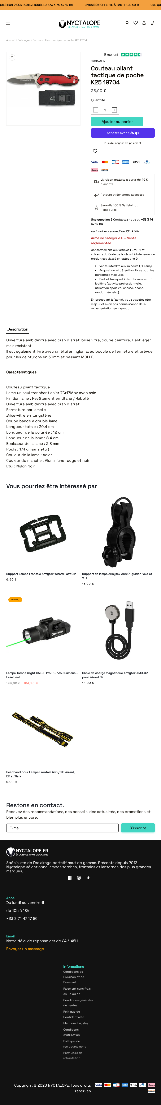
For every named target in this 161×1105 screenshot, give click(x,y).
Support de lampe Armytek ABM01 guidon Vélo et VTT (117, 576)
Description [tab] (17, 329)
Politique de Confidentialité (73, 1014)
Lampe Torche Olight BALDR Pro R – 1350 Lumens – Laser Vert (42, 675)
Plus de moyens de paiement (123, 143)
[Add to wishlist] (95, 151)
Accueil (10, 40)
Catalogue (24, 40)
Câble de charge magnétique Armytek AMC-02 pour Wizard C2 (115, 675)
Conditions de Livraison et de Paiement (73, 977)
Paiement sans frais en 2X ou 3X (77, 991)
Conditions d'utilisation (71, 1032)
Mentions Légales (75, 1023)
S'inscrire (138, 828)
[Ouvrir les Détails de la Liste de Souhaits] (135, 23)
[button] (8, 23)
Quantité (98, 100)
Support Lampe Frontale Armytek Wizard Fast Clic (41, 574)
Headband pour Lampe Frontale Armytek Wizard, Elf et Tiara (40, 774)
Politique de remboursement (74, 1043)
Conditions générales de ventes (78, 1002)
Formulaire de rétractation (72, 1055)
